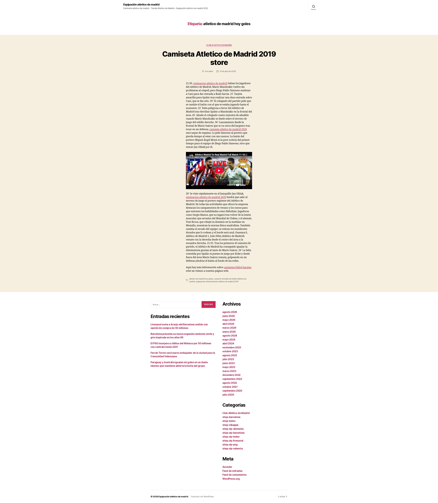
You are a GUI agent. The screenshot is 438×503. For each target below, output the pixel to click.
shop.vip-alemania (232, 428)
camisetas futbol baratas (237, 267)
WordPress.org (231, 478)
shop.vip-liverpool (232, 440)
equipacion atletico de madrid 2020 (206, 197)
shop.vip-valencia (232, 448)
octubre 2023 (230, 351)
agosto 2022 (229, 382)
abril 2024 (228, 343)
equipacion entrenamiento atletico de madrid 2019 (217, 281)
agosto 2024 (229, 335)
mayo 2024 (228, 339)
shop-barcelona (231, 417)
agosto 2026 (229, 312)
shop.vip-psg (230, 444)
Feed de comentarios (234, 474)
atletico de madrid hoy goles (201, 279)
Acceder (227, 466)
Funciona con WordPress (202, 496)
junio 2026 (228, 316)
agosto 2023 (229, 355)
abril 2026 (228, 323)
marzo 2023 (229, 371)
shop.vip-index (231, 436)
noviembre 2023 (231, 347)
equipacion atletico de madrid (210, 83)
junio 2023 (228, 363)
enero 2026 (229, 331)
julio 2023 (228, 359)
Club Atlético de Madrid (219, 45)
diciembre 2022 (231, 375)
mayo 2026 (228, 319)
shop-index (228, 421)
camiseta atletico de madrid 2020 (228, 129)
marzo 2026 (229, 327)
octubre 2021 (230, 386)
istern (210, 71)
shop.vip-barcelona (233, 432)
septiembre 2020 (232, 390)
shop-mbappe (230, 425)
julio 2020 (228, 394)
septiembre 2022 (232, 379)
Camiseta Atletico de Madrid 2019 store (219, 58)
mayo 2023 (228, 367)
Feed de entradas (232, 470)
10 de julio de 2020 (228, 71)
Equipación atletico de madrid (141, 4)
